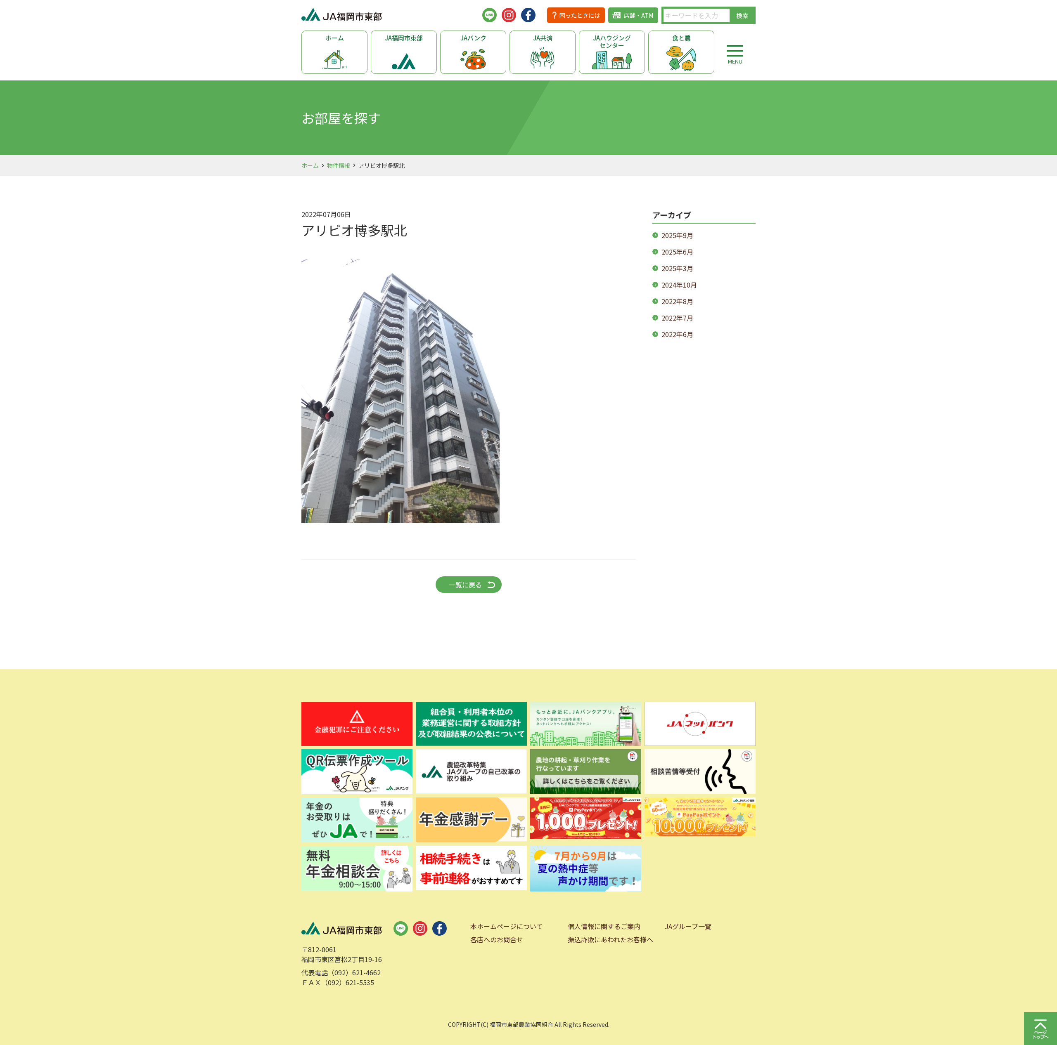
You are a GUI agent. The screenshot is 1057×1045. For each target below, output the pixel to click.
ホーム (334, 37)
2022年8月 (677, 301)
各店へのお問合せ (496, 939)
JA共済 (542, 37)
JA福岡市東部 (404, 37)
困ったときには (579, 15)
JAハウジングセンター (612, 41)
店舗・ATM (638, 15)
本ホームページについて (506, 926)
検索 (742, 15)
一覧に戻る (465, 585)
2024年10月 (679, 285)
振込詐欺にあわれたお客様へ (610, 939)
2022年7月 (677, 318)
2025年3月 (677, 268)
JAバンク (473, 37)
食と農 (681, 37)
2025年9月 (677, 235)
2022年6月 (677, 334)
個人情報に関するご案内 (604, 926)
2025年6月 (677, 252)
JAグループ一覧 (688, 926)
